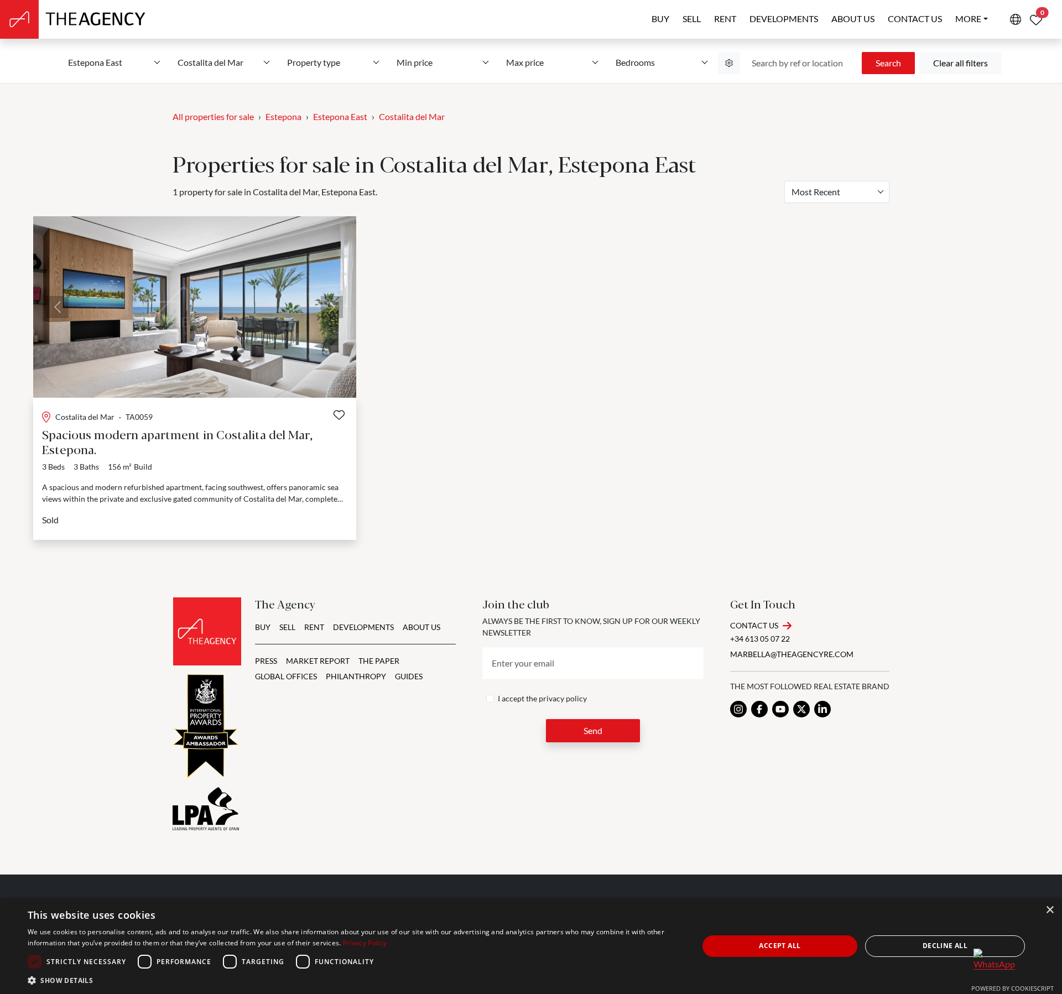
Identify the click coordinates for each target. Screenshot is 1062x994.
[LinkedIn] (822, 709)
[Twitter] (801, 709)
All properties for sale (213, 116)
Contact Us (754, 625)
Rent (725, 18)
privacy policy (563, 698)
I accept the (542, 698)
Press (266, 660)
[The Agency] (207, 631)
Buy (660, 18)
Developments (783, 18)
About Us (421, 627)
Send (593, 730)
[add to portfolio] (339, 415)
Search (888, 63)
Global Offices (286, 676)
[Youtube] (780, 709)
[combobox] (836, 192)
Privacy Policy (365, 943)
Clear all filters (960, 63)
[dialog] (531, 946)
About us (852, 18)
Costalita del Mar (412, 116)
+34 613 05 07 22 (760, 638)
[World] (1015, 19)
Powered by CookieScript (1012, 988)
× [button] (1049, 910)
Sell (692, 18)
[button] (353, 980)
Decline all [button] (945, 945)
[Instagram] (738, 709)
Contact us (915, 18)
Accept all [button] (779, 945)
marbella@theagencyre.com (791, 654)
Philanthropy (356, 676)
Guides (409, 676)
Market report (318, 660)
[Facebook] (759, 709)
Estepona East (340, 116)
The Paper (378, 660)
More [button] (968, 18)
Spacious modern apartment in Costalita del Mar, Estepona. (177, 441)
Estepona (283, 116)
